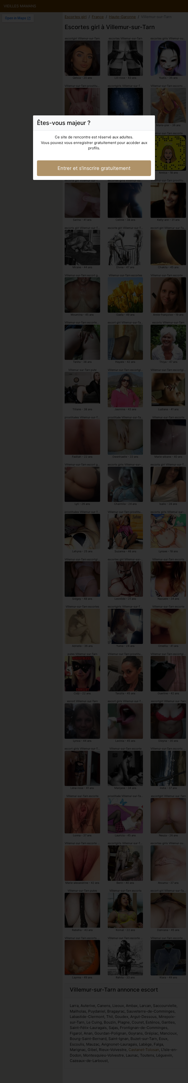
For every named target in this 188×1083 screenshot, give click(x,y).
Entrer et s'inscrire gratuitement (94, 168)
